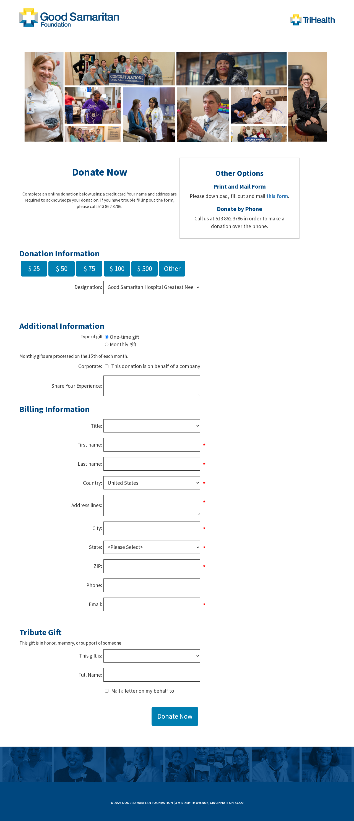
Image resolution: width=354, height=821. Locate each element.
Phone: (94, 585)
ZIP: (97, 566)
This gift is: (90, 655)
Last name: (90, 463)
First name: (89, 444)
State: (95, 547)
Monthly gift (123, 344)
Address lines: (86, 505)
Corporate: (90, 366)
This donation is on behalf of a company (155, 366)
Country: (92, 482)
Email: (95, 604)
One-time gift (124, 336)
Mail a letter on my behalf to (142, 690)
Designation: (88, 287)
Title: (96, 426)
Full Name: (90, 674)
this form (277, 196)
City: (97, 528)
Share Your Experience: (76, 385)
